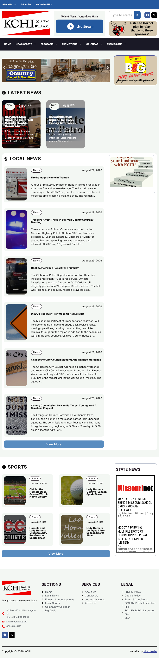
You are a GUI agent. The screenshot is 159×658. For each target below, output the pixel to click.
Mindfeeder (150, 651)
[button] (4, 67)
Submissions (114, 44)
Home (7, 44)
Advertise (26, 4)
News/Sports (24, 44)
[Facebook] (147, 15)
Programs (47, 44)
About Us (7, 4)
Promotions (69, 44)
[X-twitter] (154, 15)
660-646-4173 (44, 4)
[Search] (137, 15)
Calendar (92, 44)
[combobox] (121, 15)
